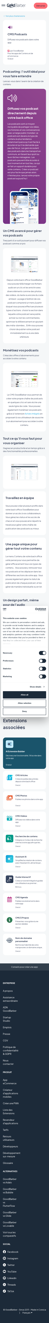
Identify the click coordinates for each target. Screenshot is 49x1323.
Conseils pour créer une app (24, 967)
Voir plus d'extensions (15, 16)
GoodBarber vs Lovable (9, 1224)
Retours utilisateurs (8, 1138)
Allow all (24, 695)
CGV (5, 1040)
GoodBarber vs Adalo (9, 1181)
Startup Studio (7, 1019)
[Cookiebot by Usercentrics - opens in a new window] (35, 609)
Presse (6, 1033)
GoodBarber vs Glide (9, 1214)
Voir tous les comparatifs (9, 1234)
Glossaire (8, 1162)
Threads (11, 1284)
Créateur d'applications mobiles (10, 1093)
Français (26, 1312)
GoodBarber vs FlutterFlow (9, 1202)
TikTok (10, 1291)
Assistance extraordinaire (10, 999)
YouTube (11, 1271)
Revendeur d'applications (10, 1121)
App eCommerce (9, 1081)
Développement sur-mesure (11, 1154)
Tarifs (5, 1129)
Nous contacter (8, 1062)
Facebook (12, 1251)
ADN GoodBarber (9, 1009)
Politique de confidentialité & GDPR (10, 1050)
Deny (24, 711)
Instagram (12, 1258)
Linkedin (11, 1278)
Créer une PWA (11, 1103)
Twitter (11, 1264)
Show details (35, 687)
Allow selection (24, 703)
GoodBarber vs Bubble (9, 1191)
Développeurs (10, 1146)
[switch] (42, 661)
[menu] (3, 5)
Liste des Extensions (8, 1111)
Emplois (7, 1027)
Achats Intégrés (32, 413)
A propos (8, 990)
